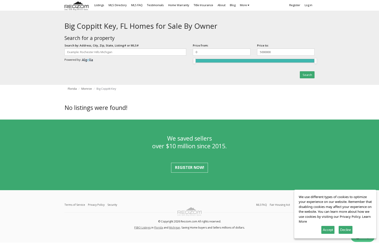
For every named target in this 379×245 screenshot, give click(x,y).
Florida (72, 89)
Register (294, 5)
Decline (345, 230)
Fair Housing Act (280, 205)
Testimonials (155, 5)
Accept (328, 230)
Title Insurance (203, 5)
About (221, 5)
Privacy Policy (96, 205)
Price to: (262, 45)
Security (112, 205)
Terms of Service (74, 205)
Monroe (86, 89)
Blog (233, 5)
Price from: (200, 45)
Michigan (174, 227)
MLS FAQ (137, 5)
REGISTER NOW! (189, 167)
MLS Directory (118, 5)
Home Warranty (178, 5)
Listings (99, 5)
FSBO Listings (142, 227)
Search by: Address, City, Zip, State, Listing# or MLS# (101, 45)
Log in (308, 5)
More (244, 5)
